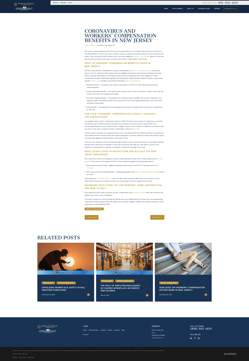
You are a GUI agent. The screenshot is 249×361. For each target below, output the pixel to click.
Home (85, 330)
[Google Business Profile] (191, 338)
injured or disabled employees (142, 71)
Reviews (64, 3)
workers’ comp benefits (141, 56)
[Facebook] (195, 338)
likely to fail (136, 129)
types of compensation (132, 81)
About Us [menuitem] (190, 8)
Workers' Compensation (94, 209)
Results (56, 3)
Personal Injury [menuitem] (204, 8)
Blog (70, 3)
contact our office (139, 193)
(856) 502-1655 (104, 204)
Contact (85, 334)
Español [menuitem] (217, 8)
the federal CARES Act (104, 178)
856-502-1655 (228, 3)
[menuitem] (14, 357)
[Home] (24, 6)
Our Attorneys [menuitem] (177, 8)
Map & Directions (157, 338)
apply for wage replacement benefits (146, 172)
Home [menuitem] (166, 8)
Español (103, 330)
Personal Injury (94, 330)
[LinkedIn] (199, 338)
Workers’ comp (96, 81)
